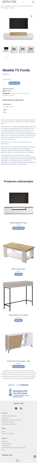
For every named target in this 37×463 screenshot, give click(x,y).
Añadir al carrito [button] (18, 228)
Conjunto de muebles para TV (20, 93)
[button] (33, 1)
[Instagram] (21, 408)
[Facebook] (16, 408)
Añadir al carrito (14, 83)
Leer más (18, 274)
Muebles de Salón (10, 6)
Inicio (2, 6)
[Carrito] (23, 1)
